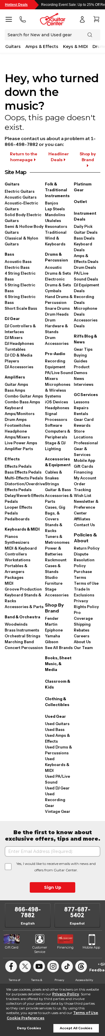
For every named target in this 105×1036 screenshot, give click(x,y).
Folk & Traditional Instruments (57, 190)
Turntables (15, 349)
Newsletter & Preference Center (86, 507)
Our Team (83, 647)
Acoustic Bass (18, 261)
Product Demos (82, 369)
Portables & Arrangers (16, 568)
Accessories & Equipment (58, 462)
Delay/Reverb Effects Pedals (24, 498)
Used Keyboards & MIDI (57, 764)
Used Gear (55, 716)
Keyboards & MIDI (22, 529)
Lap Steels (55, 208)
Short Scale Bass (21, 308)
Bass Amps (15, 390)
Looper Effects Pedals (18, 510)
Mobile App (84, 460)
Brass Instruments (22, 630)
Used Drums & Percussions (58, 750)
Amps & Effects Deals (86, 258)
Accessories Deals (85, 323)
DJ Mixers (13, 337)
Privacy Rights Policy (86, 603)
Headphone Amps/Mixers (17, 434)
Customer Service (39, 949)
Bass (9, 254)
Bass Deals (84, 238)
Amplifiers (15, 377)
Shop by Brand (88, 156)
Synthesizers (17, 542)
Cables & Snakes (53, 475)
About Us (82, 641)
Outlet (80, 201)
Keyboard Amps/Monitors (19, 410)
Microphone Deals (85, 311)
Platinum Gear (83, 187)
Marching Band (19, 641)
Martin (51, 624)
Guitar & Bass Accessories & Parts (59, 495)
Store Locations (83, 434)
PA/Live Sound (59, 372)
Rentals (81, 413)
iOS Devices (56, 402)
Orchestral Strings (22, 636)
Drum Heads (57, 314)
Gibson (51, 641)
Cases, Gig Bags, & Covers (55, 513)
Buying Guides (80, 358)
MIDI (9, 583)
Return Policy (86, 548)
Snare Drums (57, 308)
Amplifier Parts (19, 448)
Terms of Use (85, 1013)
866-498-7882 (28, 912)
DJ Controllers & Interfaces (20, 328)
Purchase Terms (83, 574)
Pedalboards (17, 519)
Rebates (81, 630)
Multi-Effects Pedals (24, 478)
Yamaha (52, 636)
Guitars (13, 46)
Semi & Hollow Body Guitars (24, 229)
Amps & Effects (41, 46)
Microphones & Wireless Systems (57, 390)
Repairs (81, 407)
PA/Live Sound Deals (86, 276)
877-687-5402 (77, 912)
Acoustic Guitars (20, 197)
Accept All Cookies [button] (76, 1028)
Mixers (51, 378)
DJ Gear (12, 318)
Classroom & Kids (57, 684)
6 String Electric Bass (20, 299)
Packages (14, 577)
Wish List (82, 495)
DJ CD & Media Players (18, 358)
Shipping (82, 624)
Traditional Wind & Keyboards (55, 238)
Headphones (57, 407)
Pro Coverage (83, 615)
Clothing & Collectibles (57, 701)
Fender (52, 618)
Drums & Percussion (56, 257)
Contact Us (84, 524)
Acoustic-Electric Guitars (21, 206)
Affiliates (82, 519)
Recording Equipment (55, 364)
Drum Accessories (57, 340)
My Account (85, 478)
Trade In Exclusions (84, 592)
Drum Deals (85, 267)
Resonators (56, 226)
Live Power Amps (21, 442)
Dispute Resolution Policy (84, 560)
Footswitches (17, 425)
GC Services (86, 394)
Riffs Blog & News (85, 339)
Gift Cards (83, 466)
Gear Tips (83, 349)
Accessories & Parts (24, 606)
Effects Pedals (18, 466)
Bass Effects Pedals (23, 472)
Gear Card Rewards (84, 422)
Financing (83, 472)
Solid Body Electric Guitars (23, 217)
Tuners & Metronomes (57, 539)
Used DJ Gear (57, 788)
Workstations (17, 559)
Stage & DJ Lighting (55, 445)
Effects (12, 459)
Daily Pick (83, 226)
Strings (52, 483)
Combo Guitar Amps (24, 396)
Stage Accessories (57, 592)
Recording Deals (84, 299)
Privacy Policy (65, 994)
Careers (81, 636)
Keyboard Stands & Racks (23, 598)
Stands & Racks (53, 527)
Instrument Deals (85, 216)
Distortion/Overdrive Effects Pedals (25, 486)
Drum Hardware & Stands (56, 326)
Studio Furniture (53, 580)
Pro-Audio (55, 353)
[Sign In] (82, 19)
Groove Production (23, 589)
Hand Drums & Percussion (59, 299)
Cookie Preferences (25, 1018)
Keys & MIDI (75, 46)
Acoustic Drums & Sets (58, 270)
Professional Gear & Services (86, 448)
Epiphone (54, 630)
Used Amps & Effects (57, 738)
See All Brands (59, 647)
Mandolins (55, 214)
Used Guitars (57, 723)
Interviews (83, 384)
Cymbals (53, 290)
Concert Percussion (24, 647)
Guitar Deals (85, 232)
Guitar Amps (16, 384)
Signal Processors (56, 416)
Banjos (51, 203)
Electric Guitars (19, 191)
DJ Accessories (19, 366)
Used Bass (54, 729)
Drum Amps (16, 419)
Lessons (81, 402)
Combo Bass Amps (22, 402)
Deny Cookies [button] (29, 1028)
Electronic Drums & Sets (58, 282)
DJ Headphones (19, 343)
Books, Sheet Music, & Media (58, 663)
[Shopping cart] (96, 19)
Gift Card (11, 947)
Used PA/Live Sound (57, 779)
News (79, 378)
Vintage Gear (57, 811)
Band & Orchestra (22, 617)
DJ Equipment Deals (86, 288)
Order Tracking (82, 486)
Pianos (11, 536)
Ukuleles (53, 220)
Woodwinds (16, 624)
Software (53, 425)
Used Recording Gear (55, 799)
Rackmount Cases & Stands (55, 565)
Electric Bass (17, 267)
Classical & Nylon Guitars (21, 241)
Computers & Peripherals (57, 434)
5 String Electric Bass (20, 288)
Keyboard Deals (83, 247)
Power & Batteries (53, 551)
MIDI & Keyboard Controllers (21, 551)
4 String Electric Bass (20, 276)
